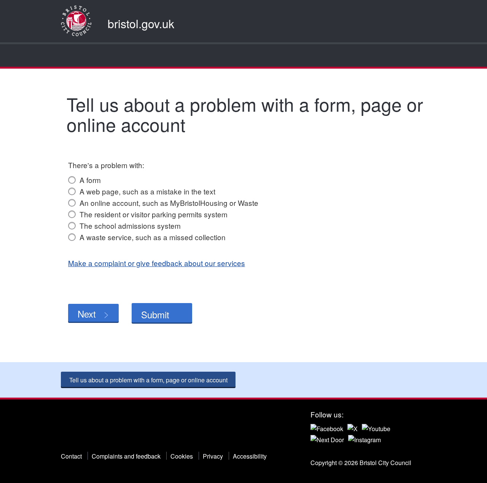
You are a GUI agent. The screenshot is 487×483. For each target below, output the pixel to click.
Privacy (213, 456)
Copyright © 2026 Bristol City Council (360, 462)
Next (87, 313)
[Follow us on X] (352, 427)
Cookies (181, 456)
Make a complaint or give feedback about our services (156, 263)
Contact (71, 456)
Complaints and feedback (126, 456)
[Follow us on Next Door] (327, 439)
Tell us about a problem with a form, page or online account (148, 379)
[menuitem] (67, 55)
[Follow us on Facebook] (326, 427)
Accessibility (250, 456)
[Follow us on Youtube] (376, 427)
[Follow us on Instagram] (364, 439)
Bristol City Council (99, 428)
